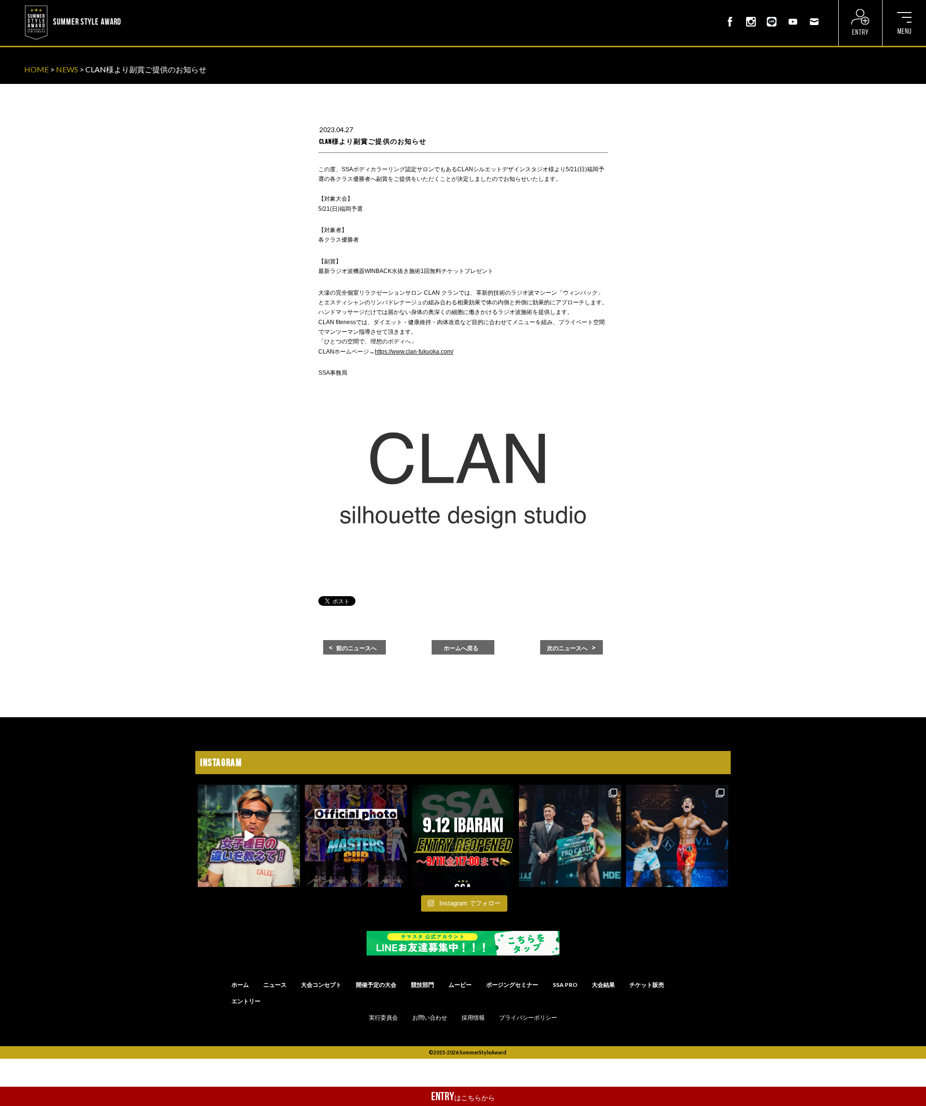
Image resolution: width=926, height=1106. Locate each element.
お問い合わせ (429, 1017)
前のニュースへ (356, 648)
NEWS (67, 69)
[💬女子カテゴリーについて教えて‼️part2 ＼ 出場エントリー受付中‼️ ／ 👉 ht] (249, 836)
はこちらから (463, 1096)
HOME (36, 69)
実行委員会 (383, 1017)
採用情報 (473, 1017)
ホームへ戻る (461, 648)
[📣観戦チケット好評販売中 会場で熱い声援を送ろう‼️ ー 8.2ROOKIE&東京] (570, 836)
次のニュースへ (567, 648)
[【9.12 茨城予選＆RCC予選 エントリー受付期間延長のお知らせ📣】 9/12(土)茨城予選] (463, 836)
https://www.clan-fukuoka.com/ (414, 351)
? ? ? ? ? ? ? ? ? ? (149, 7)
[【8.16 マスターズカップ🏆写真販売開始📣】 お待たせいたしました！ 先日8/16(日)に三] (356, 836)
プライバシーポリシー (528, 1017)
